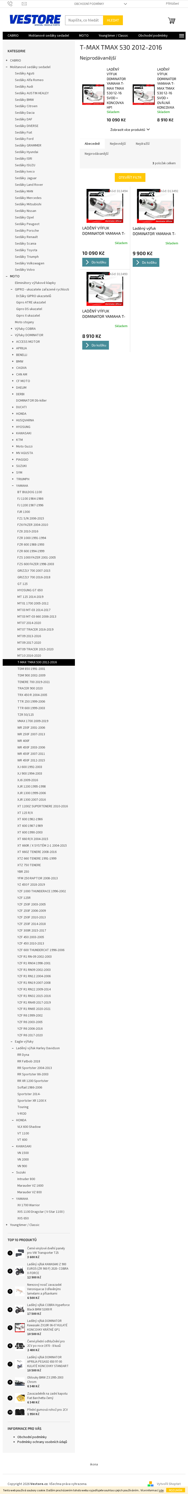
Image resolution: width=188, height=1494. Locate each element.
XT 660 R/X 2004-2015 (32, 839)
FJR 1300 (23, 511)
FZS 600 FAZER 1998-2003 (35, 564)
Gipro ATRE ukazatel (31, 302)
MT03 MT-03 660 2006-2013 (36, 616)
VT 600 (22, 1139)
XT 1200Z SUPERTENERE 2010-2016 (42, 806)
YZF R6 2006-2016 (30, 1028)
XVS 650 (23, 1218)
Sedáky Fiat (23, 132)
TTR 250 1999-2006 (31, 701)
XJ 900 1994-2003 (29, 773)
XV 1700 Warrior (28, 1205)
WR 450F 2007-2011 (31, 753)
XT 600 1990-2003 (30, 832)
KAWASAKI (23, 433)
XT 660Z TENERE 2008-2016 (37, 852)
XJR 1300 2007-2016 (31, 799)
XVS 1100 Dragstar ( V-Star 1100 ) (40, 1211)
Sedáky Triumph (27, 256)
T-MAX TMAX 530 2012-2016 (37, 662)
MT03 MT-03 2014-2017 (33, 610)
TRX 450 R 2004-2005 (32, 695)
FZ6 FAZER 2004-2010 (32, 524)
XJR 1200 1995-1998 (31, 786)
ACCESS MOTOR (28, 341)
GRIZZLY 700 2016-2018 (33, 577)
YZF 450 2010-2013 (30, 943)
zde (161, 1490)
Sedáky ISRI (23, 158)
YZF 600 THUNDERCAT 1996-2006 (40, 950)
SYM (19, 472)
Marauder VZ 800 (29, 1192)
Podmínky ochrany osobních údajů (42, 1442)
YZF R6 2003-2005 (30, 1022)
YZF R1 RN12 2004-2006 (34, 976)
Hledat (113, 20)
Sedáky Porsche (27, 230)
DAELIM (21, 387)
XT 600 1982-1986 (30, 819)
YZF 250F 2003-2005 (31, 904)
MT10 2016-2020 (29, 655)
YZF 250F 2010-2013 (31, 917)
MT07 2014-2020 (29, 623)
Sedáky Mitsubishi (28, 204)
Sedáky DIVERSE (26, 126)
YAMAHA (22, 485)
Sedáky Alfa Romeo (29, 80)
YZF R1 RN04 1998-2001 (34, 963)
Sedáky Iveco (25, 171)
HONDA (21, 413)
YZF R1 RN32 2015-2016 (34, 996)
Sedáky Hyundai (26, 152)
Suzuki (21, 1172)
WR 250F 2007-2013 (31, 734)
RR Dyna (23, 1054)
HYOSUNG (23, 427)
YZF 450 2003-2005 (30, 937)
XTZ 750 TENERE (29, 865)
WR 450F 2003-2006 (31, 747)
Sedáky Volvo (25, 269)
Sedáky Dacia (25, 112)
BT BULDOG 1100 (29, 492)
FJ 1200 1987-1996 (30, 505)
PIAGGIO (22, 459)
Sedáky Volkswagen (29, 263)
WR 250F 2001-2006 (31, 727)
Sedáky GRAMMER (28, 145)
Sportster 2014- (28, 1094)
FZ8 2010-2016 (27, 531)
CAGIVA (21, 367)
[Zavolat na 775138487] (15, 3)
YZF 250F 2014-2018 (31, 924)
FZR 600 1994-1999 (30, 551)
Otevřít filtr (130, 177)
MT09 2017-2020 (29, 642)
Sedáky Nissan (25, 210)
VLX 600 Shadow (29, 1126)
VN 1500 (23, 1153)
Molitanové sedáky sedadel (30, 67)
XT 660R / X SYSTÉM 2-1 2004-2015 (42, 845)
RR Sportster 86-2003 (32, 1074)
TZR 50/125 (25, 714)
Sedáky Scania (25, 243)
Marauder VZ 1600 (30, 1185)
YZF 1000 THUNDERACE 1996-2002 (41, 891)
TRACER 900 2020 (30, 688)
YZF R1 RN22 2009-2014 (34, 989)
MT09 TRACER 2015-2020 (35, 649)
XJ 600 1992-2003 (29, 767)
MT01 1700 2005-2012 (32, 603)
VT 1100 (23, 1133)
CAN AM (21, 374)
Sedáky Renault (26, 237)
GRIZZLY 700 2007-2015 (33, 570)
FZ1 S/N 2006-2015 (30, 518)
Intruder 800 (26, 1179)
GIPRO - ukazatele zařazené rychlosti (42, 289)
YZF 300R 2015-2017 (31, 930)
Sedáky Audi (24, 86)
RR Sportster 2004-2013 (34, 1068)
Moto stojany (24, 322)
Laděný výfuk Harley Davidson (38, 1048)
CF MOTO (23, 381)
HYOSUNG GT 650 (30, 590)
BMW (19, 361)
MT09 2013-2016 (29, 636)
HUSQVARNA (25, 420)
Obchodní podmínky (89, 4)
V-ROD (21, 1113)
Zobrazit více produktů (127, 129)
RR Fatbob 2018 (28, 1061)
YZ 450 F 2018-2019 (31, 884)
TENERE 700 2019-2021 (33, 682)
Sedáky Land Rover (29, 184)
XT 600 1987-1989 (30, 825)
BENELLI (21, 355)
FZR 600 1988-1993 (30, 544)
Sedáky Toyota (26, 250)
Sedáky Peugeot (27, 224)
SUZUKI (21, 466)
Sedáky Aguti (24, 73)
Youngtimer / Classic (25, 1225)
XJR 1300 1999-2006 (31, 793)
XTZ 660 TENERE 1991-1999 (36, 858)
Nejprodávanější (96, 153)
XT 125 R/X (25, 812)
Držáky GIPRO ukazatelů (33, 296)
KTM (19, 439)
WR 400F (23, 740)
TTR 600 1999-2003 (31, 708)
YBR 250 (23, 871)
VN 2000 (23, 1159)
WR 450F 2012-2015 (31, 760)
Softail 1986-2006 (29, 1087)
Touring (23, 1107)
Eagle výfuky (24, 1041)
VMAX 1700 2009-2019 (32, 721)
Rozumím (175, 1490)
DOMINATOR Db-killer (31, 400)
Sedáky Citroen (26, 106)
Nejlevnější (118, 143)
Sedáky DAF (23, 119)
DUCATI (21, 407)
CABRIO (15, 60)
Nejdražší (143, 143)
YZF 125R (24, 897)
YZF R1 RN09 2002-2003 (34, 969)
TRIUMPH (22, 479)
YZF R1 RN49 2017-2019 (34, 1002)
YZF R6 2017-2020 (30, 1035)
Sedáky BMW (24, 99)
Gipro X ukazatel (28, 315)
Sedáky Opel (24, 217)
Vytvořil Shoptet (169, 1484)
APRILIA (21, 348)
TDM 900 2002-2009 (31, 675)
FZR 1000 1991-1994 (31, 538)
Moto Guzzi (24, 446)
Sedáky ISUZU (25, 165)
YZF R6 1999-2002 (30, 1015)
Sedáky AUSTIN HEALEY (32, 93)
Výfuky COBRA (25, 328)
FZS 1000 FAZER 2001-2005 (36, 557)
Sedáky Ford (24, 138)
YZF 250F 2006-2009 (31, 910)
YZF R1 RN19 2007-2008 (34, 982)
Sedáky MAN (24, 191)
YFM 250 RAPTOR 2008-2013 (37, 878)
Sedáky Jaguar (26, 178)
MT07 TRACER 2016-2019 (35, 629)
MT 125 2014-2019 (30, 596)
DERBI (20, 394)
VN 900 (22, 1166)
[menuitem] (13, 36)
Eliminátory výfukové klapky (35, 282)
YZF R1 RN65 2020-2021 (34, 1008)
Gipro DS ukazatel (29, 309)
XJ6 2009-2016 (27, 780)
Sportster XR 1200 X (31, 1100)
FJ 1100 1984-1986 (30, 498)
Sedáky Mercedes (28, 198)
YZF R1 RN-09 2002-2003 (34, 956)
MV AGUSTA (24, 453)
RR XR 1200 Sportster (32, 1081)
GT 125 (22, 583)
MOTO (15, 276)
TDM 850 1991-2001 (31, 668)
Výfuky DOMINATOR (29, 335)
